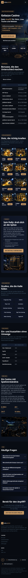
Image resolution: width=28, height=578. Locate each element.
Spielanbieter (4, 541)
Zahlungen (3, 543)
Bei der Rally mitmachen (13, 250)
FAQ (2, 550)
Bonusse (3, 537)
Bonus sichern (7, 79)
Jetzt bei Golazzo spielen (14, 513)
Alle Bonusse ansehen (9, 40)
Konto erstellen (8, 36)
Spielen (10, 159)
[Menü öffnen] (25, 2)
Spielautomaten (5, 539)
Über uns (3, 552)
